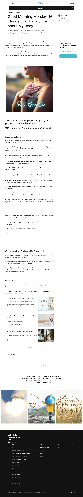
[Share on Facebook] (40, 365)
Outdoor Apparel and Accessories (19, 456)
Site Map (41, 456)
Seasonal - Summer (16, 477)
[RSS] (74, 492)
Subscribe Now (68, 56)
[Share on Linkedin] (43, 365)
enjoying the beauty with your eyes (43, 157)
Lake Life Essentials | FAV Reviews (14, 438)
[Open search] (73, 445)
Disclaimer (41, 453)
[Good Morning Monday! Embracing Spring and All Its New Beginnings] (41, 406)
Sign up (40, 444)
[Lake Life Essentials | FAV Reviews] (41, 3)
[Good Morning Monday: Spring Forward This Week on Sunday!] (69, 406)
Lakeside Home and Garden (18, 450)
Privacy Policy (42, 450)
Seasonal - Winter (16, 483)
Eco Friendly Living (16, 465)
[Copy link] (47, 365)
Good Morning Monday (14, 12)
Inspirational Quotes (65, 20)
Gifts (59, 20)
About (13, 447)
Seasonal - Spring (16, 474)
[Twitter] (69, 492)
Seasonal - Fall (15, 480)
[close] (73, 8)
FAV (12, 471)
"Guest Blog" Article (18, 215)
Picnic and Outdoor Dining (17, 462)
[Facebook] (71, 492)
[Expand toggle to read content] (52, 354)
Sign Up (58, 444)
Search (13, 444)
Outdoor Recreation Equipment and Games (21, 453)
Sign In (58, 447)
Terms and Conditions (44, 447)
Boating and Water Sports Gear (19, 459)
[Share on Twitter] (36, 365)
